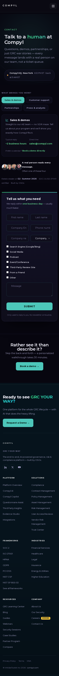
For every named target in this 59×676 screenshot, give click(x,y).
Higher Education (40, 576)
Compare (8, 647)
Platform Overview (12, 485)
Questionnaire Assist (13, 502)
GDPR (6, 565)
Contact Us (37, 624)
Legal (34, 559)
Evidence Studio (11, 514)
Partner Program (11, 641)
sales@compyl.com (40, 143)
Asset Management (41, 502)
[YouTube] (19, 467)
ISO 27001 (8, 553)
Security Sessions (12, 629)
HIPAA (6, 559)
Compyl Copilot (11, 496)
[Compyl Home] (8, 444)
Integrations (9, 519)
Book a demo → (29, 366)
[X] (12, 467)
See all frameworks (12, 588)
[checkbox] (29, 262)
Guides (6, 618)
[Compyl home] (10, 6)
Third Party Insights (12, 508)
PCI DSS (7, 571)
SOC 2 (6, 548)
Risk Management (40, 508)
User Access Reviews (42, 514)
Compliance (37, 485)
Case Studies (9, 635)
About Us (36, 606)
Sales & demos (13, 100)
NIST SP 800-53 (11, 582)
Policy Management (41, 496)
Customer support (39, 100)
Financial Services (40, 548)
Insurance (36, 565)
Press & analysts (36, 108)
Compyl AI (8, 491)
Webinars (7, 624)
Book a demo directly (33, 151)
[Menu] (53, 6)
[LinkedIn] (5, 467)
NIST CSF (7, 576)
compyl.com (33, 667)
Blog (5, 612)
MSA (29, 661)
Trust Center (37, 529)
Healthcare (37, 553)
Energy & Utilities (39, 571)
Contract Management (43, 491)
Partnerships (12, 108)
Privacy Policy (9, 661)
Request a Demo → (18, 422)
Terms (21, 661)
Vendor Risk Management (38, 521)
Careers (35, 618)
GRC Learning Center (14, 606)
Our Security (37, 612)
